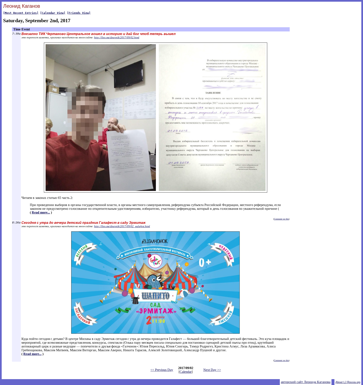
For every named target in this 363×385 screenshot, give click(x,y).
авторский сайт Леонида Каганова (305, 382)
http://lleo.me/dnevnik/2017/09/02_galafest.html (122, 226)
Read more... (41, 212)
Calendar (186, 371)
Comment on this (281, 219)
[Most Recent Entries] (20, 12)
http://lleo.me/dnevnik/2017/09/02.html (116, 37)
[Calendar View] (52, 12)
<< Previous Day (161, 370)
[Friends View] (79, 12)
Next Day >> (212, 370)
